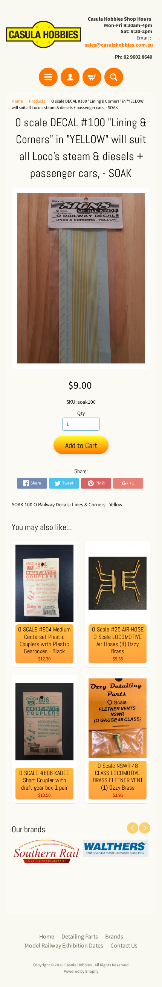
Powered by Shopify (81, 971)
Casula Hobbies (78, 965)
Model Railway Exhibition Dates (63, 946)
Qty (81, 413)
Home (17, 101)
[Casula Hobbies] (43, 35)
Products (37, 101)
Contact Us (124, 946)
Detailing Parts (79, 937)
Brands (114, 937)
